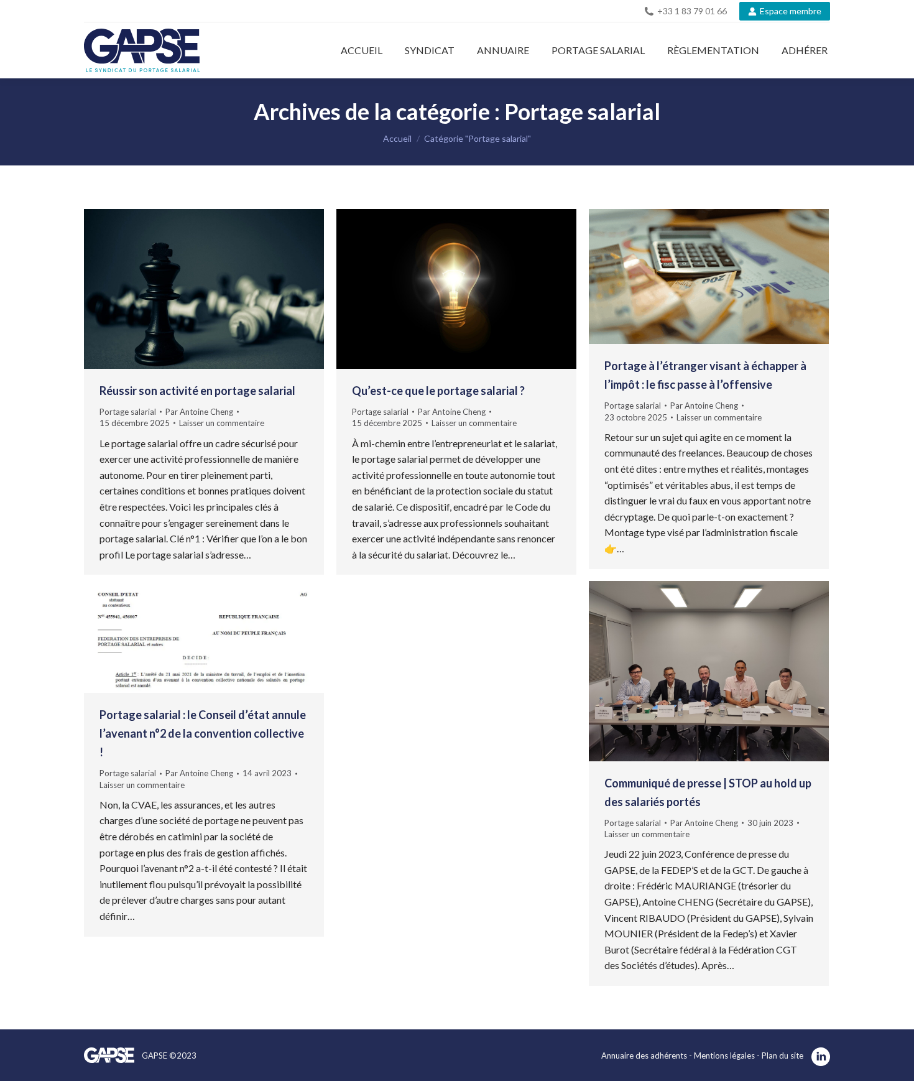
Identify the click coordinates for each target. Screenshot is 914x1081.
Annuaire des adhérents (644, 1055)
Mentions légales (725, 1055)
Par (199, 412)
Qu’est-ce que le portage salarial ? (438, 390)
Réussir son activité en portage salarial (197, 390)
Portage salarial (127, 412)
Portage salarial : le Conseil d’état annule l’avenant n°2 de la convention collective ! (202, 733)
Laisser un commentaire (221, 423)
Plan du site (782, 1055)
